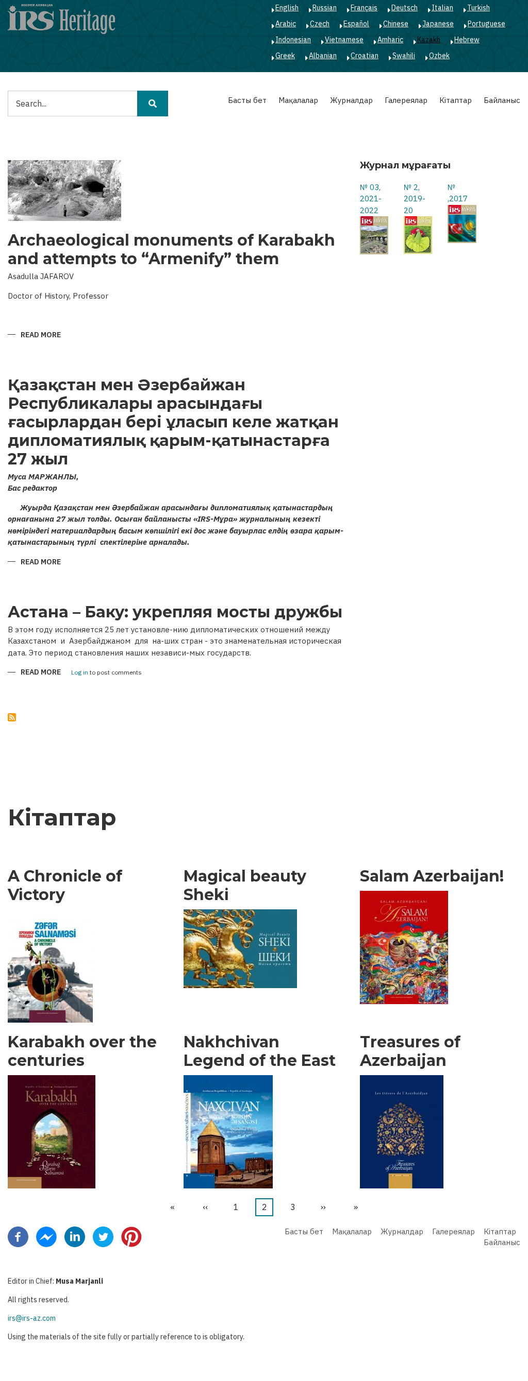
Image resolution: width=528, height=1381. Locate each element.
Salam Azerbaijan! (432, 876)
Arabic (285, 23)
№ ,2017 (458, 193)
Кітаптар (455, 100)
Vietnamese (344, 39)
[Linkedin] (74, 1235)
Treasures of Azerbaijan (410, 1051)
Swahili (403, 55)
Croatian (364, 55)
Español (356, 23)
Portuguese (486, 23)
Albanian (323, 55)
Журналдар (351, 100)
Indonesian (293, 39)
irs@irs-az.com (32, 1318)
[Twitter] (103, 1235)
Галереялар (406, 100)
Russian (324, 7)
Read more (41, 335)
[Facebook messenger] (46, 1235)
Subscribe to (12, 717)
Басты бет (247, 100)
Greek (285, 55)
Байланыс (502, 100)
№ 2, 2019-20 (414, 198)
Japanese (438, 23)
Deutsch (404, 7)
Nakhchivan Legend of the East (260, 1051)
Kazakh (428, 39)
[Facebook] (18, 1235)
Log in (79, 672)
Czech (319, 23)
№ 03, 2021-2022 (371, 198)
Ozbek (439, 55)
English (287, 7)
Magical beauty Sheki (245, 885)
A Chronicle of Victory (65, 885)
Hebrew (467, 39)
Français (364, 7)
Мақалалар (298, 100)
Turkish (478, 7)
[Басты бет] (61, 18)
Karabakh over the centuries (82, 1051)
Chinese (395, 23)
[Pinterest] (131, 1235)
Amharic (390, 39)
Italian (442, 7)
